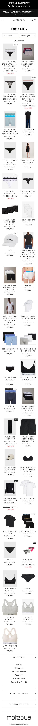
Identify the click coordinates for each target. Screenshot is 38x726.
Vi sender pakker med (19, 704)
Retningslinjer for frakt (19, 682)
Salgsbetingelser (19, 678)
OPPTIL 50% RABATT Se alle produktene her (19, 4)
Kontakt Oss (19, 657)
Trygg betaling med (19, 693)
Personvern (19, 675)
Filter (9, 36)
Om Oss (19, 664)
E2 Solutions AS (23, 724)
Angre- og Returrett (19, 671)
